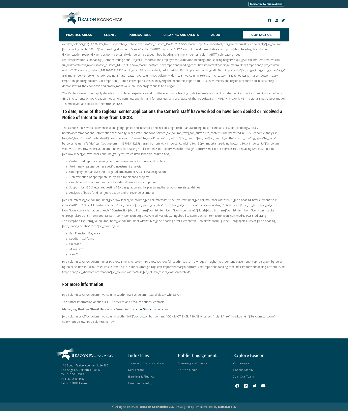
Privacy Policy (185, 407)
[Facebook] (269, 20)
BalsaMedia (226, 407)
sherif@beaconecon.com (152, 309)
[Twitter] (283, 20)
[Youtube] (263, 386)
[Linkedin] (276, 20)
